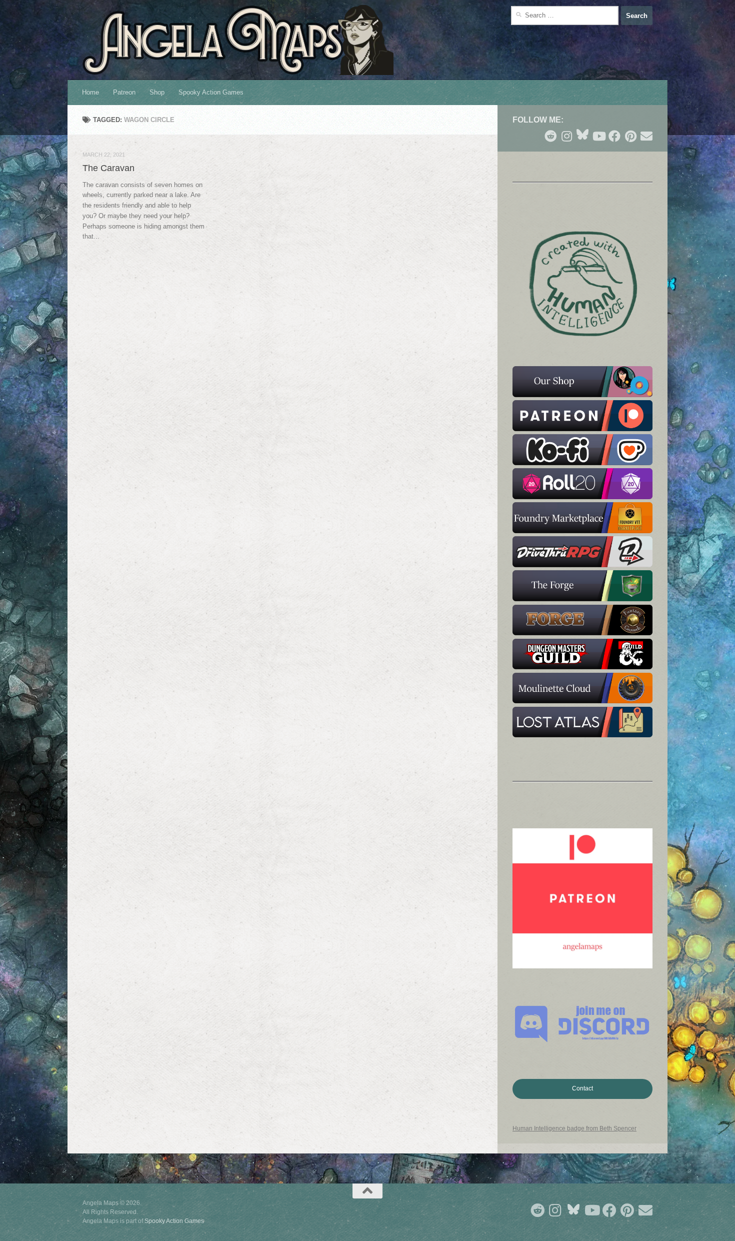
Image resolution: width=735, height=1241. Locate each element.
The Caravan (108, 168)
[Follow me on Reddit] (550, 136)
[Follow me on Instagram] (566, 136)
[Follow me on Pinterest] (630, 136)
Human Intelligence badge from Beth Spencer (574, 1128)
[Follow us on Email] (646, 136)
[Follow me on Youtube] (598, 136)
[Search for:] (564, 15)
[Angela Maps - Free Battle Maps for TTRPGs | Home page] (238, 40)
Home (90, 92)
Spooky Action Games (211, 92)
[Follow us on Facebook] (614, 136)
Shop (157, 92)
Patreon (124, 92)
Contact (582, 1088)
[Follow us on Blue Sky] (582, 135)
